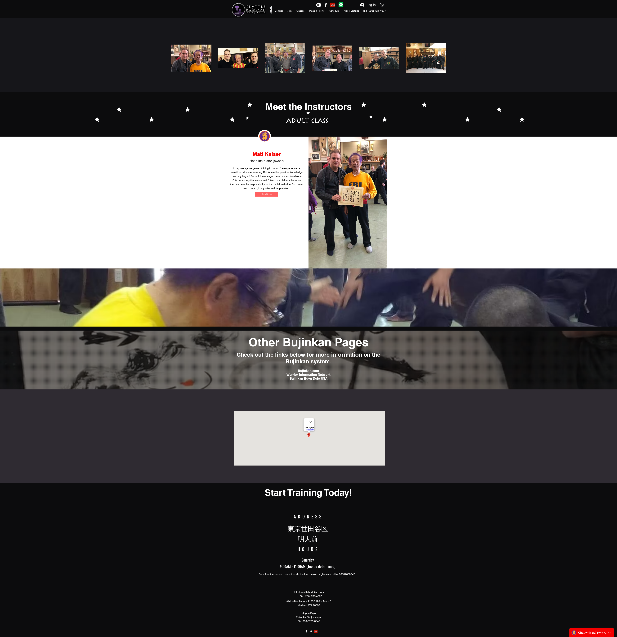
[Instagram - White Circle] (318, 5)
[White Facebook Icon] (325, 5)
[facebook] (306, 631)
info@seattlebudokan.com (309, 592)
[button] (382, 5)
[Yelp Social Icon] (332, 5)
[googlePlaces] (311, 631)
